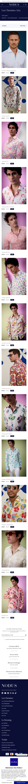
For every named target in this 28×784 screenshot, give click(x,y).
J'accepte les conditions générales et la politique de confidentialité (14, 639)
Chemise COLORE (6, 343)
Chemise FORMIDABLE (7, 524)
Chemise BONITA (6, 252)
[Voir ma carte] (25, 4)
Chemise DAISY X (6, 297)
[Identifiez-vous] (23, 4)
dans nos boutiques (14, 673)
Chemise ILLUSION (6, 388)
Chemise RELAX (5, 570)
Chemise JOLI (5, 615)
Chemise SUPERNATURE (8, 479)
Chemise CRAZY (6, 116)
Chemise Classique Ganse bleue (9, 70)
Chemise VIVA (5, 161)
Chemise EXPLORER (7, 434)
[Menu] (2, 4)
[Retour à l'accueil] (14, 5)
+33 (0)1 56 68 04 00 (14, 656)
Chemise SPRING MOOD (8, 207)
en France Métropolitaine (14, 648)
